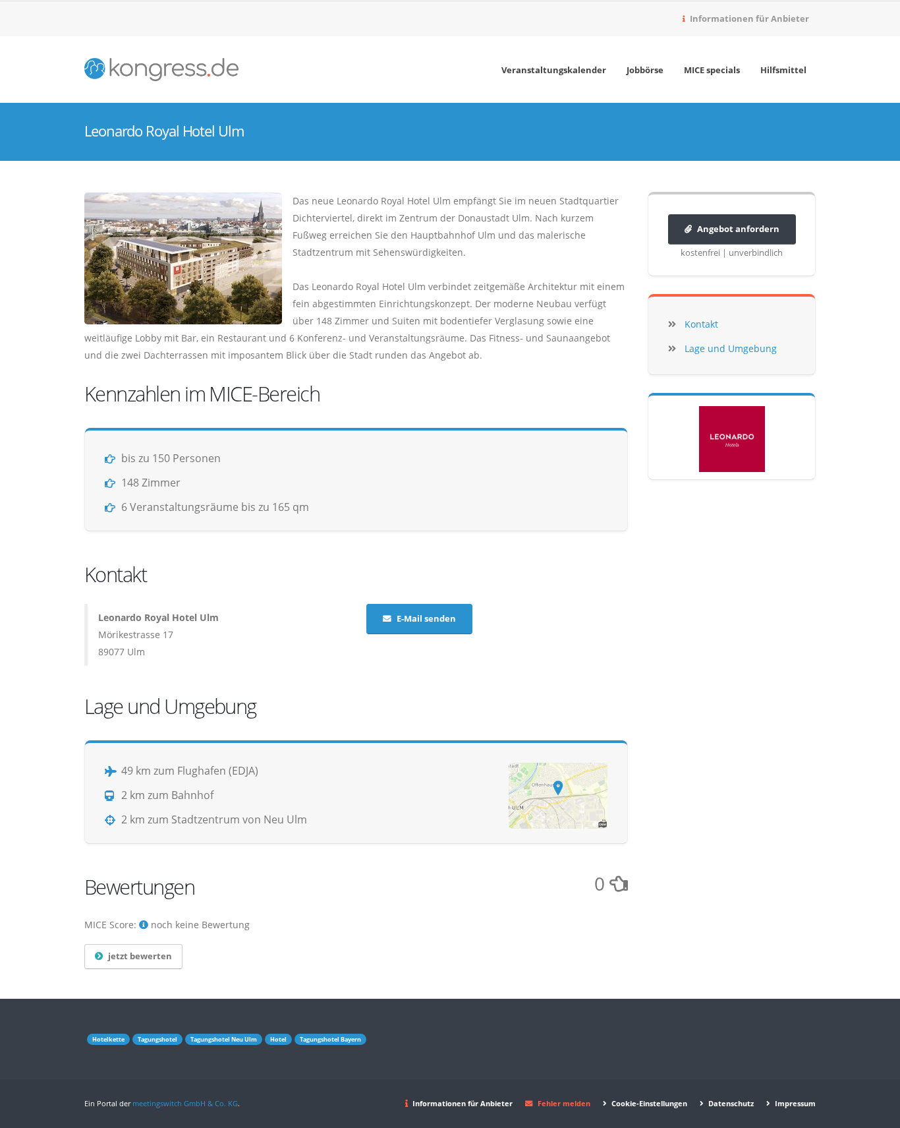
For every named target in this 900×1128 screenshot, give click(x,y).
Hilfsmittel (783, 70)
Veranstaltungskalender (553, 70)
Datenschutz (730, 1103)
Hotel (278, 1039)
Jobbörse (645, 70)
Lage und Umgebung (731, 348)
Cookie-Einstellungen (648, 1103)
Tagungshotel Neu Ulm (223, 1039)
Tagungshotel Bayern (330, 1039)
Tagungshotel (157, 1039)
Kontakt (701, 324)
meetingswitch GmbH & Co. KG (185, 1103)
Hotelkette (108, 1039)
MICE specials (712, 70)
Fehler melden (564, 1103)
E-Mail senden (426, 618)
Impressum (794, 1103)
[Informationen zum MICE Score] (143, 924)
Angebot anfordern (738, 229)
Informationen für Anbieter (748, 18)
